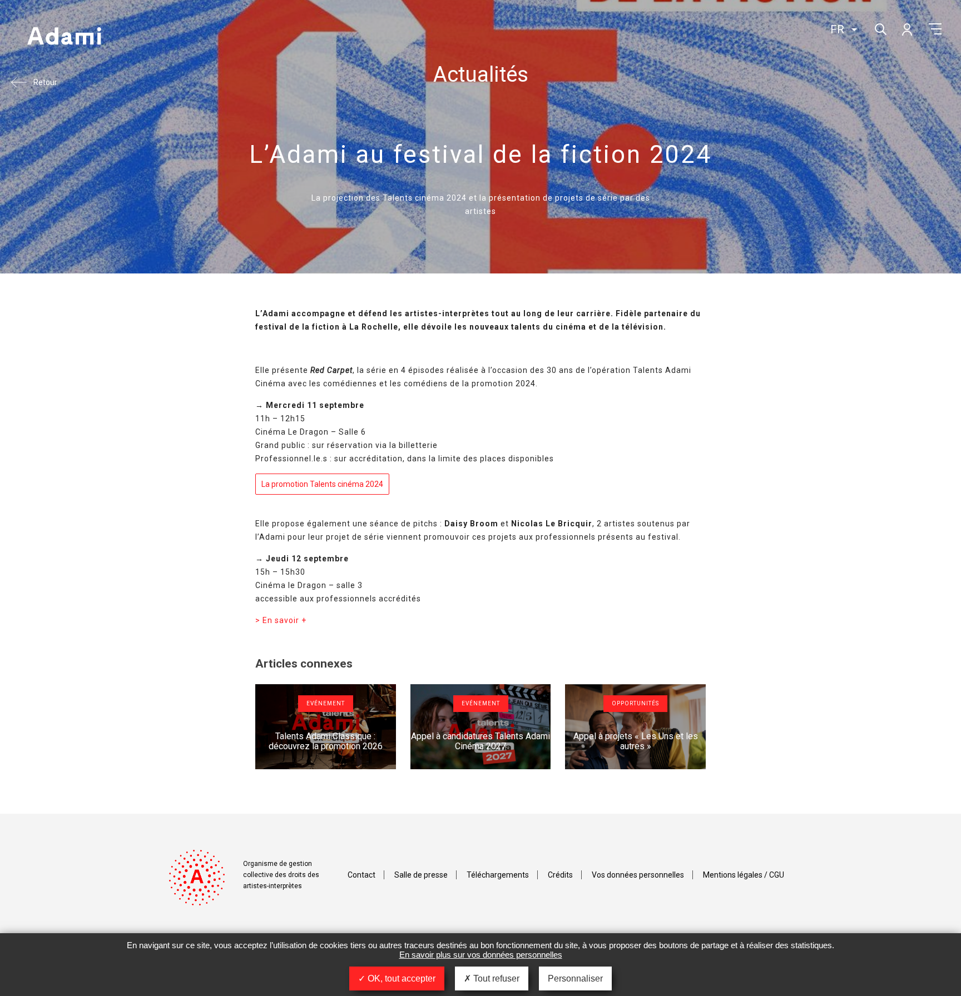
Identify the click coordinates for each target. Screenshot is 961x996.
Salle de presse (421, 874)
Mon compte (906, 28)
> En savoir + (280, 620)
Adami (64, 37)
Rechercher (879, 28)
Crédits (560, 874)
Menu (935, 28)
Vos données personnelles (638, 874)
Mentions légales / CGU (743, 874)
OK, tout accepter (400, 978)
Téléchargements (498, 874)
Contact (361, 874)
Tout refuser (495, 978)
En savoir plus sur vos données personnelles (480, 954)
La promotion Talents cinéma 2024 (322, 484)
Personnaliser (575, 978)
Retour (45, 82)
